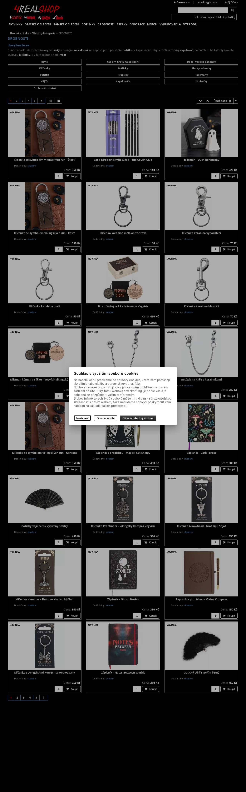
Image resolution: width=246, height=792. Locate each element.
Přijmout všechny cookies (138, 418)
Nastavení (82, 418)
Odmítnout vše (106, 418)
